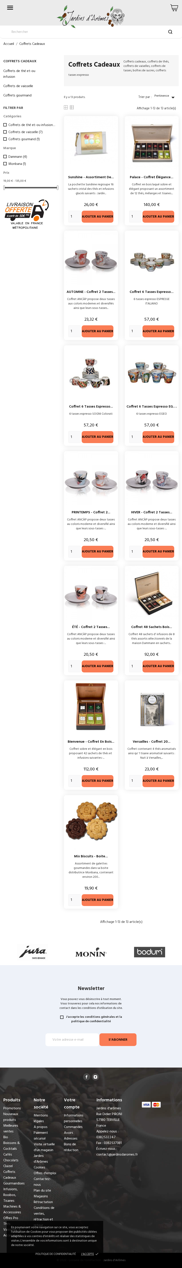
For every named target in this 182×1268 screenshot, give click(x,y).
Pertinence (165, 97)
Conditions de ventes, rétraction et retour (44, 1216)
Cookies (39, 1167)
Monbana (17, 164)
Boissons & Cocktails (11, 1146)
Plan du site (42, 1191)
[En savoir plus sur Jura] (32, 952)
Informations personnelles (73, 1118)
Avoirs (68, 1133)
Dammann (17, 157)
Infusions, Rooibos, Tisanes (10, 1195)
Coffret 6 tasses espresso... (152, 292)
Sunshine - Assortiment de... (91, 177)
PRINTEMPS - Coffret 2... (91, 512)
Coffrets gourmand (17, 95)
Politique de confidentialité (56, 1254)
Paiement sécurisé (41, 1136)
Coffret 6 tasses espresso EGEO (152, 407)
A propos (40, 1127)
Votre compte (71, 1104)
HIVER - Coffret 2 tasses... (151, 512)
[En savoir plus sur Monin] (91, 952)
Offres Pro (10, 1218)
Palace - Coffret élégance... (151, 177)
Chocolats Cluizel (10, 1163)
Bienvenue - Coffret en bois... (91, 742)
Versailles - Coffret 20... (151, 742)
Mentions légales (41, 1118)
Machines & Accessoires (12, 1209)
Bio (5, 1137)
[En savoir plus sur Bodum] (149, 952)
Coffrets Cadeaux (19, 61)
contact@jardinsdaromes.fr (117, 1155)
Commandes (73, 1127)
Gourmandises (14, 1183)
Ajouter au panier (97, 216)
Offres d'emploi (45, 1173)
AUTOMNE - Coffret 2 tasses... (91, 292)
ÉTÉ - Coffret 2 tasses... (91, 627)
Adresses (70, 1139)
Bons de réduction (71, 1147)
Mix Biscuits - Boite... (91, 856)
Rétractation (43, 1202)
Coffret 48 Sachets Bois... (151, 627)
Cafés (7, 1155)
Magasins (41, 1196)
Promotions (12, 1108)
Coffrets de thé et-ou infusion (19, 74)
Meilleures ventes (10, 1128)
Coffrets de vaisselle (18, 86)
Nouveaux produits (10, 1117)
